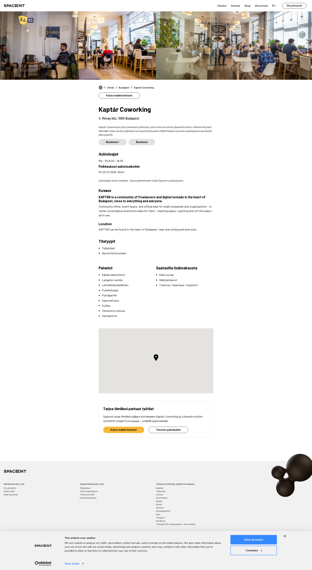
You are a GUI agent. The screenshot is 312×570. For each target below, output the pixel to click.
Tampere (160, 517)
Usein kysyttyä (11, 494)
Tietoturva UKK (87, 494)
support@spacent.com (92, 483)
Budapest (124, 87)
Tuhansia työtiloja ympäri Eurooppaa (175, 483)
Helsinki (159, 488)
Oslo (158, 514)
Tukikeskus (85, 488)
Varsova (160, 507)
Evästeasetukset (88, 497)
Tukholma (160, 491)
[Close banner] (285, 536)
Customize (252, 550)
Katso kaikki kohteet (119, 95)
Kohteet (235, 5)
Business (142, 142)
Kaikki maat (9, 491)
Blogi (248, 5)
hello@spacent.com (14, 483)
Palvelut (222, 5)
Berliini (159, 501)
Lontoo (159, 494)
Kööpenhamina (163, 510)
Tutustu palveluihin (168, 429)
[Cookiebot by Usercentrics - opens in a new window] (43, 563)
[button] (156, 357)
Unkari (110, 87)
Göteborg (160, 520)
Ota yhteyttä (294, 5)
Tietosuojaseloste (89, 491)
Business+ (112, 142)
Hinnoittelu (261, 5)
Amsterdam (161, 497)
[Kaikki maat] (101, 87)
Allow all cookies (253, 539)
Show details (72, 563)
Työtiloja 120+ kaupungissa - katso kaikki (175, 524)
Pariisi (159, 504)
